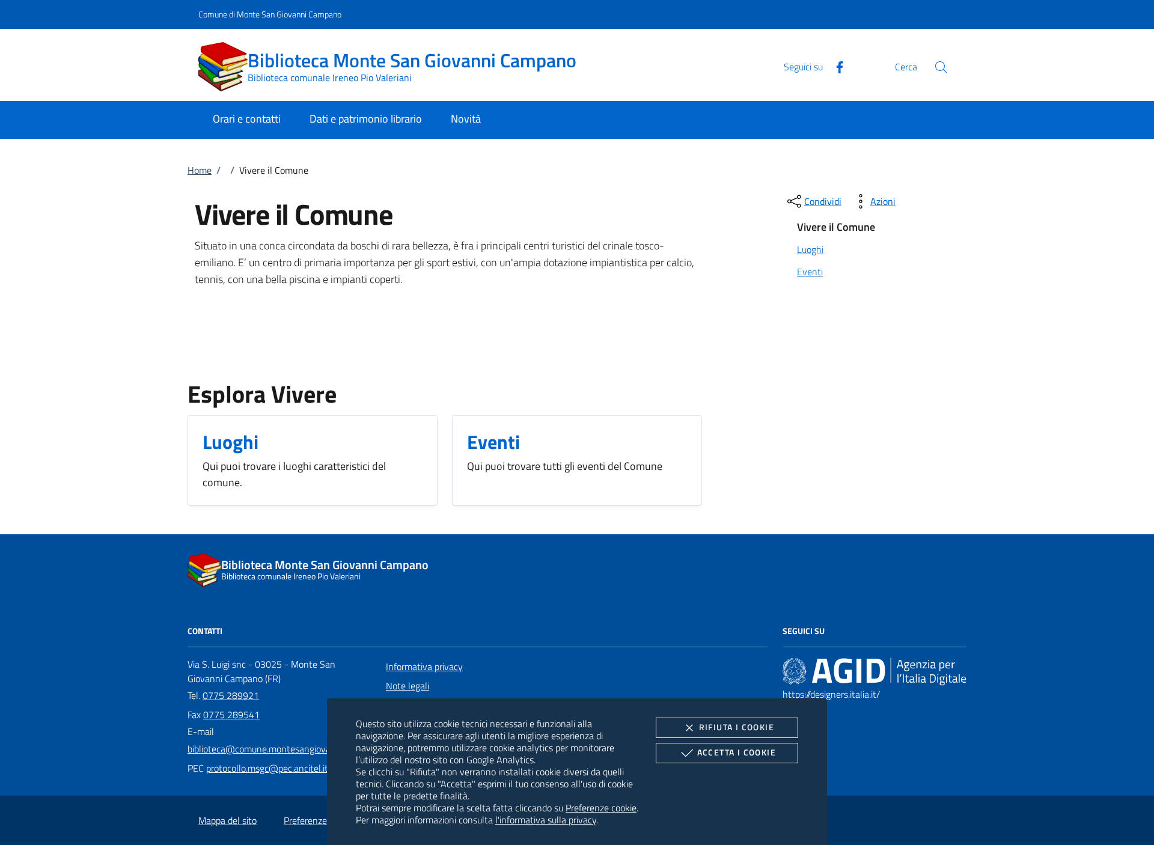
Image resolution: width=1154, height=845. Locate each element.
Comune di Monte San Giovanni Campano (269, 14)
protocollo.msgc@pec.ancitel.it (267, 768)
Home (200, 170)
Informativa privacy (424, 666)
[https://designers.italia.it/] (874, 670)
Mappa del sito (227, 820)
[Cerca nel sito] (941, 66)
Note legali (407, 686)
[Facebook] (835, 66)
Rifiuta (736, 727)
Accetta (736, 752)
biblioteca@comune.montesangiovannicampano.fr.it (291, 749)
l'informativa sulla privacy (545, 820)
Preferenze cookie (601, 808)
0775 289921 (231, 695)
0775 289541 (231, 714)
